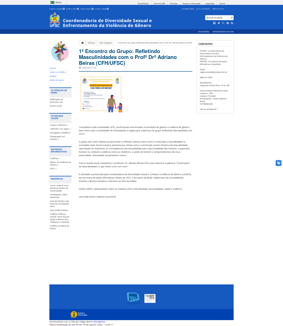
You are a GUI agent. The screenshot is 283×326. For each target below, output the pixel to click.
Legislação (209, 3)
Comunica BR (159, 3)
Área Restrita (204, 31)
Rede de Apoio (57, 80)
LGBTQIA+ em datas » (60, 128)
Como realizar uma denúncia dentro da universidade (59, 188)
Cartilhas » (55, 158)
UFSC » (53, 168)
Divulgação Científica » (60, 132)
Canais (222, 3)
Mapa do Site (218, 9)
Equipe (53, 76)
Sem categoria (106, 43)
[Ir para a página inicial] (82, 43)
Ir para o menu (72, 9)
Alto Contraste (203, 9)
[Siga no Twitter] (219, 23)
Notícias (91, 43)
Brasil (59, 2)
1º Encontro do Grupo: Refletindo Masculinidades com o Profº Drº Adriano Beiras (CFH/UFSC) (156, 43)
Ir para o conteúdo (56, 9)
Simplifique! (143, 3)
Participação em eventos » (57, 137)
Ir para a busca (86, 9)
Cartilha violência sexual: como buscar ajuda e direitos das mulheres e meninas (59, 218)
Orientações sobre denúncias (58, 196)
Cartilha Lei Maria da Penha (59, 227)
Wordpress (99, 321)
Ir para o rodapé (101, 9)
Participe (174, 3)
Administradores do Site (223, 31)
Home (53, 68)
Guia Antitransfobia (59, 210)
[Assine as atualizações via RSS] (232, 23)
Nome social (56, 105)
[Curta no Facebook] (214, 23)
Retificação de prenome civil (56, 100)
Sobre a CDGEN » (58, 72)
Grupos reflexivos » (59, 125)
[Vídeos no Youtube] (223, 23)
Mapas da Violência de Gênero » (60, 163)
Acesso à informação (191, 3)
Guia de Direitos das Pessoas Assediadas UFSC (59, 204)
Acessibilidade (188, 9)
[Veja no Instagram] (228, 23)
